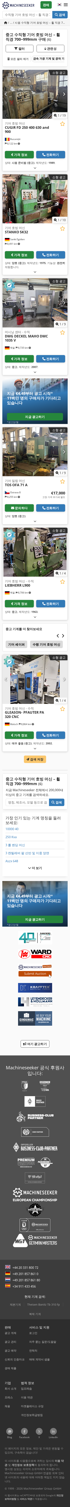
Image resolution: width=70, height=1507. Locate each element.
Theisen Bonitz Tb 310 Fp (43, 1304)
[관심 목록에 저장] (62, 123)
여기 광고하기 (36, 1044)
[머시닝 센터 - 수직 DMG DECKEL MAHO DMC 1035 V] (35, 302)
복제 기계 (35, 1314)
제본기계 (15, 1304)
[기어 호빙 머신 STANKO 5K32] (35, 199)
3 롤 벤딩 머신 (15, 845)
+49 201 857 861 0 (25, 1274)
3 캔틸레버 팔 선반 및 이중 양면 (27, 853)
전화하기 (52, 154)
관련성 (51, 48)
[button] (66, 5)
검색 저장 (36, 759)
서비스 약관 (26, 1499)
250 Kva (11, 837)
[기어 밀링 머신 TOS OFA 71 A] (35, 451)
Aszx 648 (11, 861)
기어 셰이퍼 (16, 644)
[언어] (59, 5)
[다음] (64, 94)
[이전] (5, 94)
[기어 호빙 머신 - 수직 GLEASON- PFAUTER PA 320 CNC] (35, 679)
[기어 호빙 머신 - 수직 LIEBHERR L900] (35, 552)
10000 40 (11, 829)
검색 (61, 15)
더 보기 (36, 868)
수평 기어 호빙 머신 (46, 644)
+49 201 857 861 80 (26, 1280)
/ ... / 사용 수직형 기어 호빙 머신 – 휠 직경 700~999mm (37, 22)
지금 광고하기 (35, 417)
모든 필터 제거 (19, 59)
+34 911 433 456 (24, 1286)
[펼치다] (35, 168)
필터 (21, 48)
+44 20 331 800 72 (25, 1267)
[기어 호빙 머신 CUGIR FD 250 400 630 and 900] (35, 94)
